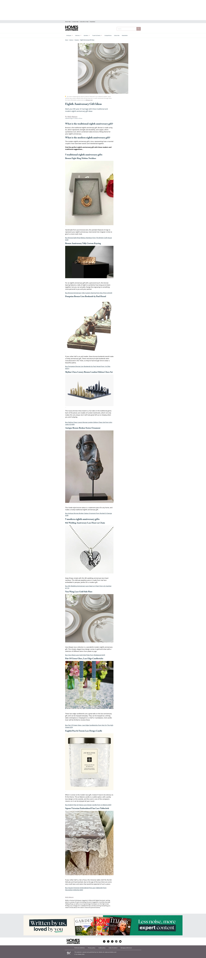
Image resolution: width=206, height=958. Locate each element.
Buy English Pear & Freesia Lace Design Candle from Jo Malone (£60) (88, 805)
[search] (138, 29)
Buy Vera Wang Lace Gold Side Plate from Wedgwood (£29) (85, 655)
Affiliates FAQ (89, 100)
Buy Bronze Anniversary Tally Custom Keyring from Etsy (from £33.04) (88, 293)
